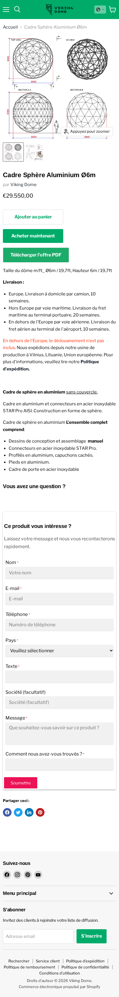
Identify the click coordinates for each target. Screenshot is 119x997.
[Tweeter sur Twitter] (18, 812)
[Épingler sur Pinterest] (40, 812)
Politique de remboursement (29, 967)
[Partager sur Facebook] (7, 812)
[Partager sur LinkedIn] (29, 812)
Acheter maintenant (33, 236)
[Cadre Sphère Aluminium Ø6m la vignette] (13, 152)
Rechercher (18, 961)
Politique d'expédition (85, 961)
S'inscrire (91, 936)
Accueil (10, 27)
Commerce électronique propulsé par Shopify (59, 986)
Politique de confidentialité (85, 967)
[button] (100, 9)
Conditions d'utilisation (59, 973)
